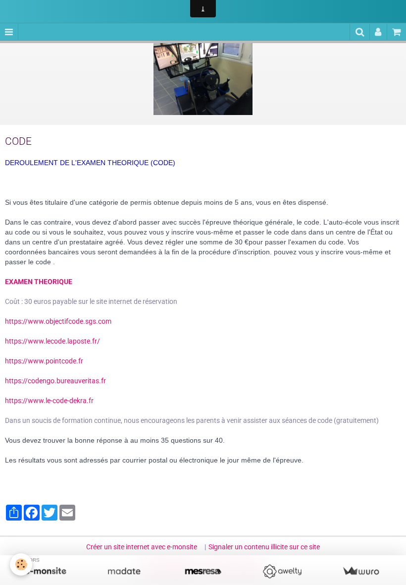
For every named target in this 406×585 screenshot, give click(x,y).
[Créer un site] (45, 571)
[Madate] (124, 571)
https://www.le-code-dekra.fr (49, 401)
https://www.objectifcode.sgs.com (58, 321)
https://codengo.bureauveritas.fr (55, 381)
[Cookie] (21, 564)
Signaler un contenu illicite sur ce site (264, 547)
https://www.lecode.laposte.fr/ (52, 341)
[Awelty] (282, 571)
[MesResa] (202, 571)
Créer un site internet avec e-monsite (141, 547)
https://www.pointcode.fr (44, 361)
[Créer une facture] (360, 571)
